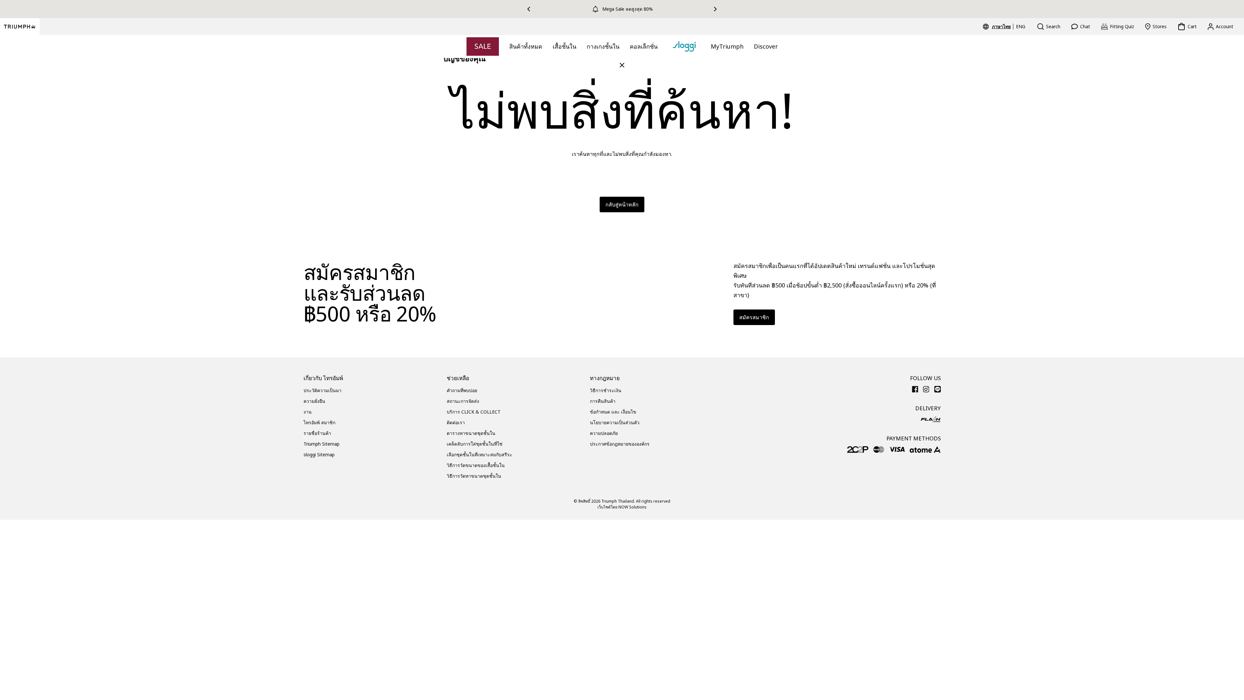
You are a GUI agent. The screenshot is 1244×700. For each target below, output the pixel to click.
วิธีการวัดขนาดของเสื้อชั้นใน (476, 465)
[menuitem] (1002, 26)
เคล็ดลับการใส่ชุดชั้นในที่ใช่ (474, 444)
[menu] (1008, 26)
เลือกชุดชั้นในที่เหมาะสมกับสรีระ (479, 454)
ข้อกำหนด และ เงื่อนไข (613, 412)
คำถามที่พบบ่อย (462, 390)
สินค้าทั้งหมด (525, 46)
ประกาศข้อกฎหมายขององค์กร (620, 444)
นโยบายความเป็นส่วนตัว (614, 422)
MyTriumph (727, 46)
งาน (308, 412)
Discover (766, 46)
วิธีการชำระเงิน (605, 390)
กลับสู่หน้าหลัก (622, 204)
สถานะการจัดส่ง (463, 401)
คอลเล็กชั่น (644, 46)
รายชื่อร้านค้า (317, 433)
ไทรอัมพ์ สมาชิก (319, 422)
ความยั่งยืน (314, 401)
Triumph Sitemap (322, 444)
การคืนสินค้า (603, 401)
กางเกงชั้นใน (603, 46)
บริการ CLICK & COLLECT (474, 412)
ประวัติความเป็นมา (322, 390)
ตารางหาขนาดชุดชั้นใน (471, 433)
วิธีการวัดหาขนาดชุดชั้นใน (474, 476)
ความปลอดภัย (604, 433)
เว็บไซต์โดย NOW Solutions (622, 507)
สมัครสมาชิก (754, 317)
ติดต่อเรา (456, 422)
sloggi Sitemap (319, 454)
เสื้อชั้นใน (564, 46)
